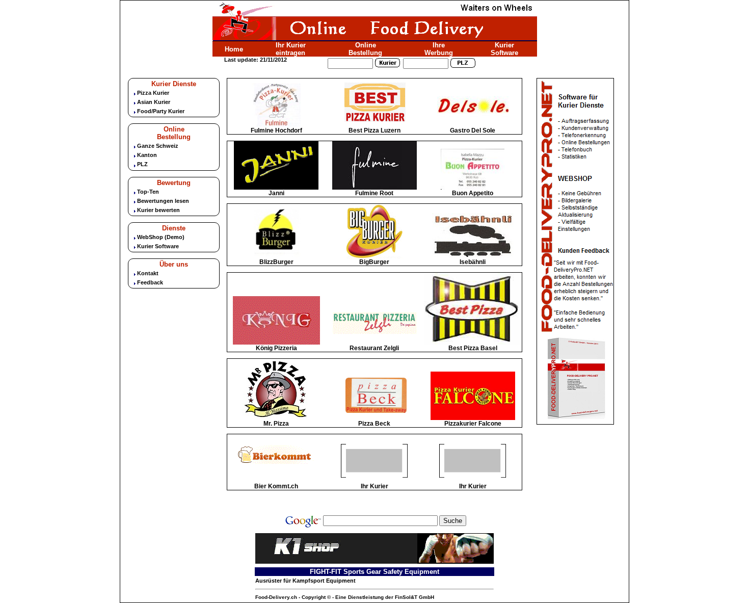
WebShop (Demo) (160, 237)
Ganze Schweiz (157, 146)
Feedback (150, 282)
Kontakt (147, 273)
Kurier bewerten (158, 210)
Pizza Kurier (153, 93)
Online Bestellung (365, 49)
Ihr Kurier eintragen (291, 49)
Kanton (147, 155)
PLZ (142, 164)
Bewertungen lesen (163, 201)
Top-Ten (148, 192)
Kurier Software (504, 49)
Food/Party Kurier (160, 111)
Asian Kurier (153, 102)
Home (234, 49)
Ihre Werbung (438, 49)
